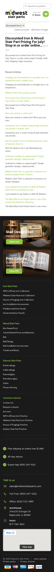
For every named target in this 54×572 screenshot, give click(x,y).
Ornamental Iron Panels (14, 313)
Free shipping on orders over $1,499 (26, 448)
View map (27, 547)
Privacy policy (9, 561)
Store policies (40, 559)
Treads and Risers (11, 350)
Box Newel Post (10, 328)
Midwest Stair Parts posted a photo (20, 93)
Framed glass (9, 374)
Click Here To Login (39, 29)
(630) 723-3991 (25, 501)
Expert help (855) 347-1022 (21, 464)
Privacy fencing (10, 387)
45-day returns (15, 456)
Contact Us (8, 402)
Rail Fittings (8, 341)
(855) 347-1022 (28, 493)
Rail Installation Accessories (15, 345)
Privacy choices (27, 561)
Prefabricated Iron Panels (14, 308)
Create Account (21, 29)
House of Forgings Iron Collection (18, 299)
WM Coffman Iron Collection (16, 291)
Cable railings (9, 370)
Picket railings (9, 365)
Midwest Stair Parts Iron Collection (19, 295)
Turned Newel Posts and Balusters (18, 332)
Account (7, 411)
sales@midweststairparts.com (25, 486)
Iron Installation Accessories (16, 304)
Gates (6, 383)
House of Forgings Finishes (15, 424)
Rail (4, 337)
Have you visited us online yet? (19, 113)
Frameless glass (10, 378)
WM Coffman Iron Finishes (15, 416)
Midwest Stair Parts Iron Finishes (18, 420)
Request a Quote (11, 407)
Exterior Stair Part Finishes (15, 429)
